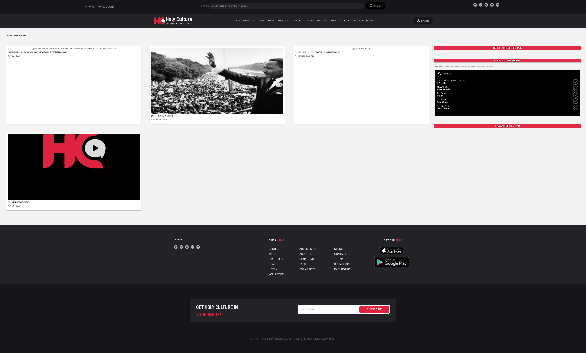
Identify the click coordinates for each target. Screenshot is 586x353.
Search (205, 6)
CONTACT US (342, 254)
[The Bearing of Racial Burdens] (73, 171)
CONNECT (275, 249)
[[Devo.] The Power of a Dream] (217, 85)
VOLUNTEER (276, 274)
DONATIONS (306, 259)
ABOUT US (305, 254)
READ (272, 264)
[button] (375, 5)
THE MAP (339, 259)
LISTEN (273, 269)
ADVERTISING (307, 249)
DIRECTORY (276, 259)
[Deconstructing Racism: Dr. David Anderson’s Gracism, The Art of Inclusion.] (73, 85)
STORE (338, 249)
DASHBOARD (342, 269)
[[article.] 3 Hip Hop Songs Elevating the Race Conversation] (361, 85)
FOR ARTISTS (307, 269)
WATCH (273, 254)
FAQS (302, 264)
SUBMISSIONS (342, 264)
